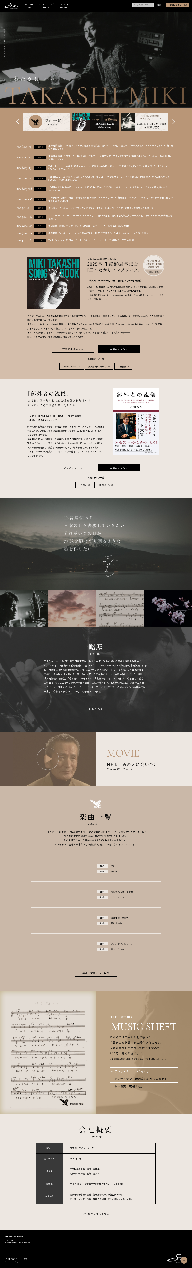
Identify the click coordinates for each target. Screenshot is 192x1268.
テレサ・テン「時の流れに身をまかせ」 (141, 1079)
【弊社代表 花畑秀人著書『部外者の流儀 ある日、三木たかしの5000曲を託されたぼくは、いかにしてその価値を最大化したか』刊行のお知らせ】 (110, 199)
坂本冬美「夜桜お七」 (129, 1086)
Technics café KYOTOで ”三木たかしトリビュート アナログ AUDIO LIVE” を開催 (91, 240)
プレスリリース (73, 467)
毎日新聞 (122, 366)
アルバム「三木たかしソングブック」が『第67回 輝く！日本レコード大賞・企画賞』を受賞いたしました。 (102, 207)
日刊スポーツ (104, 484)
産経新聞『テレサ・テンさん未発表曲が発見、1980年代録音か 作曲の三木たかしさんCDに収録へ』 (99, 233)
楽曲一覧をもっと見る (96, 973)
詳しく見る (96, 708)
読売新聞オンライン (98, 366)
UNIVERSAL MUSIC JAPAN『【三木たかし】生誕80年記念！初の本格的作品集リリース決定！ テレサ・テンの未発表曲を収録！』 (110, 217)
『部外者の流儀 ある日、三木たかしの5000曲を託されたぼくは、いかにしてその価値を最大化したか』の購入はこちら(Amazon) (108, 189)
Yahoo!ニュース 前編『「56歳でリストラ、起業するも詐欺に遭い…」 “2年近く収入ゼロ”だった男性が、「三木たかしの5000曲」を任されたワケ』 (108, 168)
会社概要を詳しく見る (96, 1214)
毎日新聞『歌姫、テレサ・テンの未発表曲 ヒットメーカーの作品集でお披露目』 (89, 225)
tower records (70, 366)
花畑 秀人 (92, 1173)
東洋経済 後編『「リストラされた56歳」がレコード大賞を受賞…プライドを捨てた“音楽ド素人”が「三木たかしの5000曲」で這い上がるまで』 (110, 157)
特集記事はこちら (72, 348)
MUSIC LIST (46, 5)
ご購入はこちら (119, 348)
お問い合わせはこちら (17, 1258)
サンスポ (83, 484)
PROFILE (30, 5)
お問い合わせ (176, 5)
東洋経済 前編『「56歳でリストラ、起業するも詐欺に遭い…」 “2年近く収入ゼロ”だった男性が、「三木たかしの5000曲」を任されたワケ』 (110, 147)
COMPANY (63, 5)
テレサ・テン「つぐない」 (132, 1071)
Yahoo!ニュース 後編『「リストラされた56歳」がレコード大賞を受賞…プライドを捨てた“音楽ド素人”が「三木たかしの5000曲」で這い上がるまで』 (109, 178)
